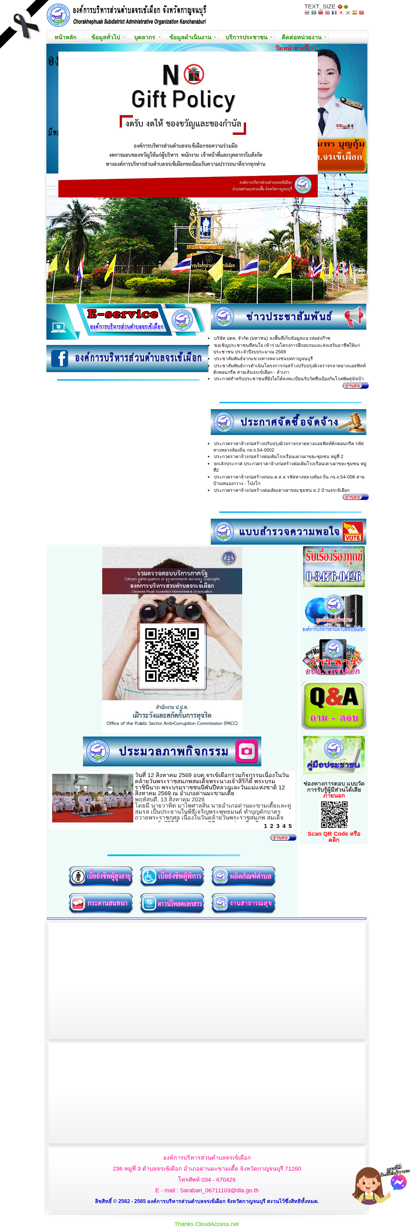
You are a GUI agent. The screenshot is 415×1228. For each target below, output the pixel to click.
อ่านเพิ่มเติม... (259, 799)
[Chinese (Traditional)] (320, 13)
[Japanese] (341, 13)
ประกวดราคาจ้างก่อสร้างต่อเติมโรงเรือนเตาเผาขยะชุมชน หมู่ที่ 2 (278, 456)
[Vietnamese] (361, 13)
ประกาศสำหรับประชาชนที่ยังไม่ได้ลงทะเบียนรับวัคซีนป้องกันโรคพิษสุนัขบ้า (289, 378)
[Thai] (307, 13)
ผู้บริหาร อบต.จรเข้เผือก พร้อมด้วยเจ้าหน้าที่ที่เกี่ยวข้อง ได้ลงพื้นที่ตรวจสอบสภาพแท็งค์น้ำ (208, 778)
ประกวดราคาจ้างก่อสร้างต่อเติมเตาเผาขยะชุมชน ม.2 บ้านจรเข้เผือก (282, 490)
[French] (334, 13)
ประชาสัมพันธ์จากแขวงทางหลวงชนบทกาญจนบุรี (263, 358)
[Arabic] (313, 13)
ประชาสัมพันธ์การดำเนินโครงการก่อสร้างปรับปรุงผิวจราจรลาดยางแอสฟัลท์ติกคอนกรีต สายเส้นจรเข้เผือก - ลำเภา (289, 369)
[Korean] (347, 13)
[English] (327, 13)
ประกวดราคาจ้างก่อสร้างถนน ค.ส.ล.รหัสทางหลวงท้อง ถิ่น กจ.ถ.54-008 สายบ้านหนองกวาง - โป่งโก (288, 480)
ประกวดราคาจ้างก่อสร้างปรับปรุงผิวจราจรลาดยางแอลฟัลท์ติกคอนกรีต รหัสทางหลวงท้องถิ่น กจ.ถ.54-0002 (288, 447)
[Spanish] (354, 13)
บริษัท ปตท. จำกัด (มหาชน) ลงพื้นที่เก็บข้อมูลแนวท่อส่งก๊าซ (272, 338)
